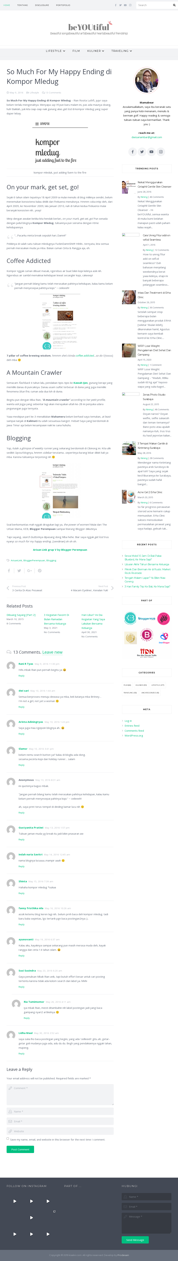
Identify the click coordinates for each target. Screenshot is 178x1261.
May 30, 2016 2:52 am (46, 1033)
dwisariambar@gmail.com (147, 137)
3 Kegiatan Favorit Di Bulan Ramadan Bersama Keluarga (56, 619)
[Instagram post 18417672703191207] (48, 1234)
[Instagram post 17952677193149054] (15, 1218)
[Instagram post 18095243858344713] (48, 1201)
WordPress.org (134, 735)
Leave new (52, 652)
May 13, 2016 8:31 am (47, 780)
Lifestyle (34, 92)
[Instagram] (130, 5)
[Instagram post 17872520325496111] (48, 1218)
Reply (22, 675)
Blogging (51, 560)
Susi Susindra (27, 970)
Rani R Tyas (26, 663)
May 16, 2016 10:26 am (58, 908)
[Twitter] (120, 5)
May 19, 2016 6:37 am (47, 939)
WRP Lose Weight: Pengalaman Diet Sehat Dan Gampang (154, 350)
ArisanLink (16, 560)
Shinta (23, 881)
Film (126, 685)
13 (53, 92)
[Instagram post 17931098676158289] (31, 1234)
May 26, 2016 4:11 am (58, 1001)
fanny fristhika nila (31, 908)
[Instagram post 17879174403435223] (31, 1218)
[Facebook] (115, 5)
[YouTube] (125, 5)
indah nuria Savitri (30, 854)
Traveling (128, 693)
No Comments (52, 632)
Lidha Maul (26, 1033)
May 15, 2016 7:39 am (41, 881)
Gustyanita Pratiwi (31, 827)
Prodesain (123, 1255)
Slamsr (23, 748)
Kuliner (139, 685)
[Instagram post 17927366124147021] (15, 1201)
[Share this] (10, 570)
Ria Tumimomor (34, 1001)
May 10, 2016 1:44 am (42, 690)
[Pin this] (38, 570)
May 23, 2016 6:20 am (49, 970)
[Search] (174, 5)
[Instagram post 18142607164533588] (31, 1201)
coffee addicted (84, 355)
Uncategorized (148, 693)
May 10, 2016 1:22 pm (57, 721)
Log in (128, 720)
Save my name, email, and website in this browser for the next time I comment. (57, 1139)
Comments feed (134, 730)
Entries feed (132, 725)
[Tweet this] (19, 570)
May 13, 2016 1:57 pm (57, 827)
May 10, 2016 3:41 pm (41, 748)
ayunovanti (26, 939)
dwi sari (24, 690)
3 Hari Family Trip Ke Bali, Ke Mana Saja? (147, 586)
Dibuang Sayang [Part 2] (21, 615)
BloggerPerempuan (34, 560)
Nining (144, 196)
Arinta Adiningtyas (31, 721)
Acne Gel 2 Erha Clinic (150, 492)
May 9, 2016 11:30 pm (47, 663)
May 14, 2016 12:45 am (57, 854)
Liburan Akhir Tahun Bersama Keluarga (147, 564)
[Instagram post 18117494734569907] (15, 1234)
